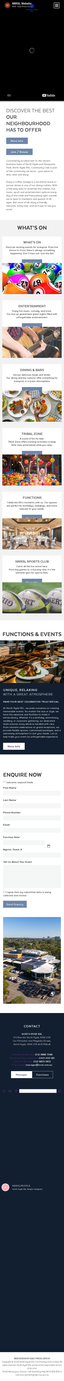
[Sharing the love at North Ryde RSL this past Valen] (49, 1265)
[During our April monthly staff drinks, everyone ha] (17, 1219)
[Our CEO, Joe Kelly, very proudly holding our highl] (17, 1203)
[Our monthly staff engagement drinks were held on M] (49, 1219)
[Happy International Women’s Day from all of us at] (49, 1250)
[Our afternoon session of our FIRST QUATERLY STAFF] (49, 1234)
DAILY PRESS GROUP (40, 1358)
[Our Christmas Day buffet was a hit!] (17, 1327)
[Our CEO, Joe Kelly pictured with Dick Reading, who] (49, 1203)
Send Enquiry (14, 904)
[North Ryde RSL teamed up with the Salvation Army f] (49, 1327)
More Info (17, 141)
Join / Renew (19, 152)
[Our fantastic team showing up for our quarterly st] (49, 1296)
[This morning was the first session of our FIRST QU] (17, 1250)
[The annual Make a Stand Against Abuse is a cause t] (17, 1296)
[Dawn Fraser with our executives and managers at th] (49, 1281)
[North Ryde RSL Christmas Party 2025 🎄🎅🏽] (49, 1312)
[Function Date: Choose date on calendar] (54, 846)
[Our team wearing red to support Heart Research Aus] (17, 1281)
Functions (42, 1075)
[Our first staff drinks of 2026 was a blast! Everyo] (17, 1265)
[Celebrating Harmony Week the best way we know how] (17, 1234)
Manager (21, 1075)
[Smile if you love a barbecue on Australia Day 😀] (17, 1312)
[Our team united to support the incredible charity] (17, 1343)
